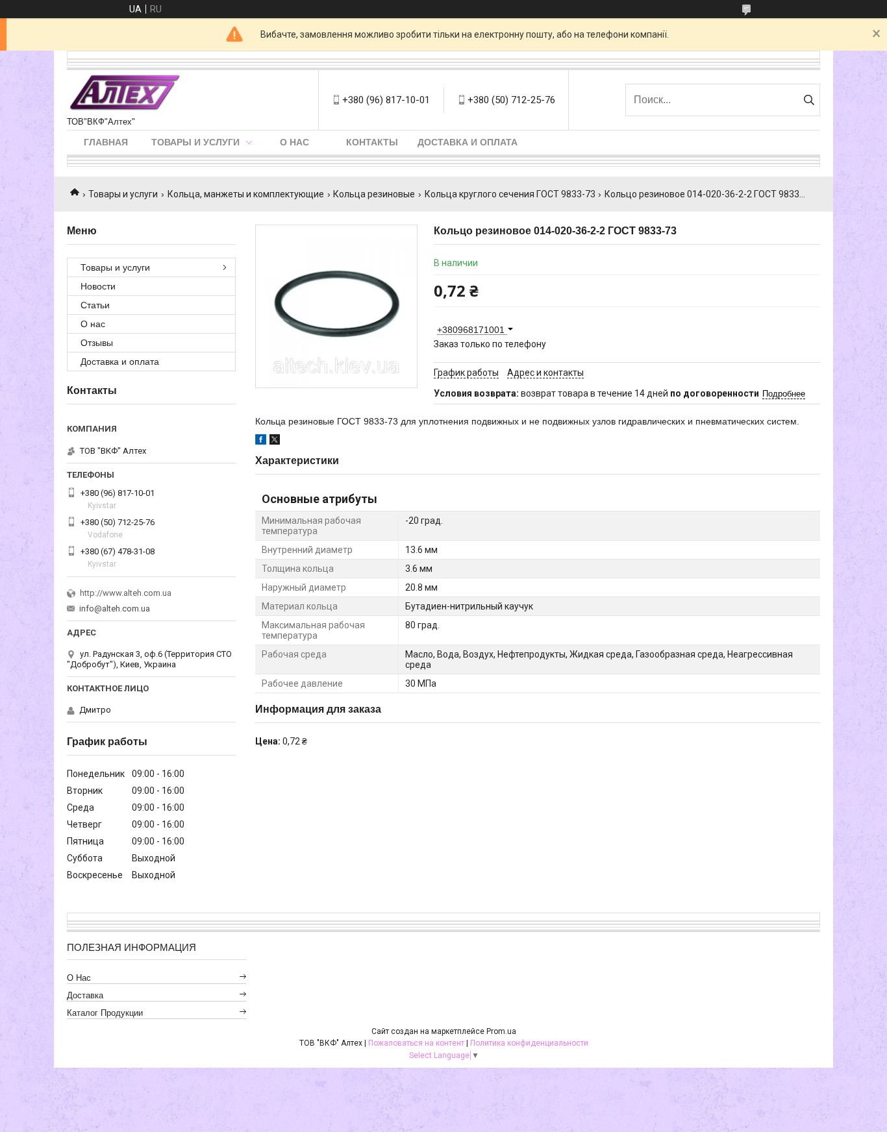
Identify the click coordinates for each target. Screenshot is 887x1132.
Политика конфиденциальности (529, 1043)
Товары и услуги (195, 142)
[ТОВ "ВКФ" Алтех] (124, 93)
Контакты (372, 142)
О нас (294, 142)
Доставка (85, 995)
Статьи (95, 305)
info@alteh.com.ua (114, 608)
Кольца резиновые (374, 194)
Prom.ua (501, 1031)
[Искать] (808, 100)
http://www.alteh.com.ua (125, 593)
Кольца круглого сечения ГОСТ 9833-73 (510, 194)
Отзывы (97, 343)
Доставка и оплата (468, 142)
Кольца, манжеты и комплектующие (246, 194)
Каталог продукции (105, 1013)
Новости (98, 286)
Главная (106, 142)
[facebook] (260, 441)
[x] (274, 441)
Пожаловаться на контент (416, 1043)
